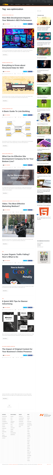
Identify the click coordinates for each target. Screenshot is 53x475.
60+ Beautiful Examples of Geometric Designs (43, 111)
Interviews (21, 421)
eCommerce (4, 421)
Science (28, 453)
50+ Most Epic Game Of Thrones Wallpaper (43, 71)
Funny (28, 431)
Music (28, 450)
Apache (12, 416)
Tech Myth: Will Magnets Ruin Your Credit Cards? (43, 150)
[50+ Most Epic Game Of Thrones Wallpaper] (44, 64)
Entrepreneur (5, 423)
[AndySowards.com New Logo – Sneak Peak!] (44, 170)
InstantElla (39, 245)
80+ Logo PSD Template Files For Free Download (44, 219)
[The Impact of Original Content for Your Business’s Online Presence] (18, 375)
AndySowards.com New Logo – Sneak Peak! (44, 177)
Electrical (29, 423)
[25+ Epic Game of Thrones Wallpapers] (44, 199)
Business (28, 4)
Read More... (5, 54)
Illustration (21, 418)
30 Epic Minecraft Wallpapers (42, 97)
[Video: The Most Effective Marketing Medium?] (18, 225)
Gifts (28, 438)
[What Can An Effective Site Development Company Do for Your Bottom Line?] (18, 177)
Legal (3, 430)
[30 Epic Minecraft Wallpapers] (44, 91)
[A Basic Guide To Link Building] (18, 129)
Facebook (30, 71)
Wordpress (13, 434)
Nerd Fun (29, 452)
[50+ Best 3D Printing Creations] (44, 78)
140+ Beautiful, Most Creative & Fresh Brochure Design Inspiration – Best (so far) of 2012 (44, 44)
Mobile (12, 431)
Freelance (4, 428)
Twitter (26, 71)
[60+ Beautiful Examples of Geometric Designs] (44, 103)
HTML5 (12, 426)
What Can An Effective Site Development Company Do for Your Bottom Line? (17, 158)
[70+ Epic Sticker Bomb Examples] (44, 157)
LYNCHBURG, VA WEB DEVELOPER (13, 464)
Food (28, 430)
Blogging (4, 346)
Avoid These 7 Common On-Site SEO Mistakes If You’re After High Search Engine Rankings (43, 191)
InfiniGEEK (39, 244)
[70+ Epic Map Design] (44, 130)
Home (28, 443)
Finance (3, 426)
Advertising (4, 416)
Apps (11, 418)
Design (12, 4)
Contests (21, 416)
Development (17, 4)
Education (29, 421)
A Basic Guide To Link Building (16, 111)
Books (28, 418)
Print (20, 426)
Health (28, 440)
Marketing (8, 62)
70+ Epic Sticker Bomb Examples (43, 163)
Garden (28, 435)
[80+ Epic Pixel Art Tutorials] (44, 51)
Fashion (28, 428)
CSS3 (11, 424)
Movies (28, 448)
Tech (23, 4)
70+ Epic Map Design (41, 136)
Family (28, 426)
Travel (28, 460)
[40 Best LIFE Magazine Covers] (44, 117)
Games (28, 433)
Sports (28, 457)
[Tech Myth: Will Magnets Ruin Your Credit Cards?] (44, 143)
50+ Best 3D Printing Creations (42, 84)
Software (29, 455)
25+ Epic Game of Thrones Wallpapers (44, 205)
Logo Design (21, 423)
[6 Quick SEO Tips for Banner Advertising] (18, 321)
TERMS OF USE (40, 464)
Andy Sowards (7, 71)
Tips (32, 4)
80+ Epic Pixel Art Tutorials (42, 57)
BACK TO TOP (49, 464)
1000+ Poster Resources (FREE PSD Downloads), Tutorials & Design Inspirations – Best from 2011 (43, 28)
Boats (28, 416)
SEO (13, 15)
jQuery (12, 429)
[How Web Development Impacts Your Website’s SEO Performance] (18, 38)
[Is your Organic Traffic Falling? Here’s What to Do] (18, 274)
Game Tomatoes (40, 243)
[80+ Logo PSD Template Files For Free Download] (44, 211)
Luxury (28, 445)
